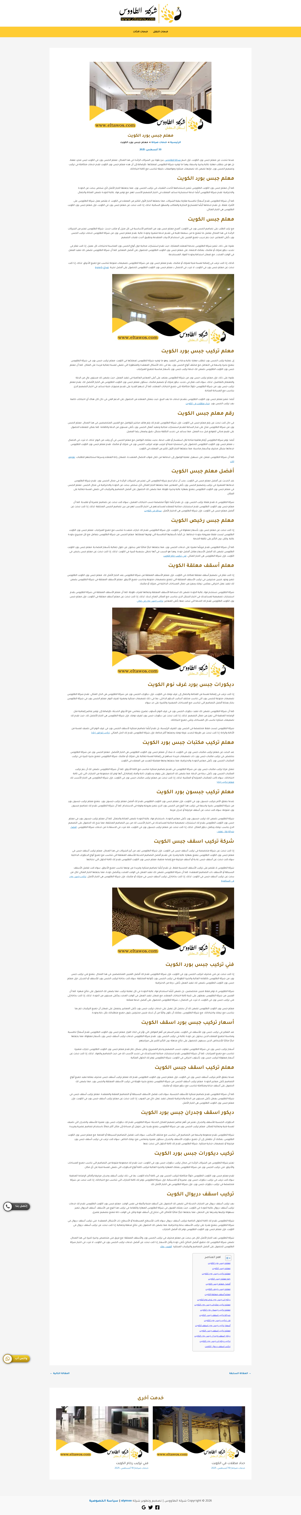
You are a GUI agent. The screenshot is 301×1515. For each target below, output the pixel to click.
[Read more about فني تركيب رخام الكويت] (102, 1433)
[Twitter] (150, 1507)
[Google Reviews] (143, 1507)
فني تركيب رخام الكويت (174, 556)
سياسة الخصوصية (103, 1501)
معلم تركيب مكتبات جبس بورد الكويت (212, 1305)
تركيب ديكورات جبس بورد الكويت (215, 1341)
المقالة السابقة (240, 1373)
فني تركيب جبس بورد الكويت (217, 1321)
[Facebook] (157, 1507)
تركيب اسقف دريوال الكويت (217, 1347)
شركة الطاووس (172, 160)
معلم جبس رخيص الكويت (218, 1289)
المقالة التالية (60, 1373)
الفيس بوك (166, 1247)
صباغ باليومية (102, 267)
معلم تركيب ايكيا (225, 782)
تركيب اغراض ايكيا (100, 733)
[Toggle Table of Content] (226, 1258)
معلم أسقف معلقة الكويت (217, 1295)
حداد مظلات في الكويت (198, 403)
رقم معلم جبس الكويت (219, 1279)
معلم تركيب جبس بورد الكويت (216, 1274)
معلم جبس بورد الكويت (219, 1263)
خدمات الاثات (140, 32)
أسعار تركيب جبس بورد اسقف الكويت (212, 1326)
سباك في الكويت (153, 511)
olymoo (126, 1501)
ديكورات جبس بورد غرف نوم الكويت (213, 1300)
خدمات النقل (160, 32)
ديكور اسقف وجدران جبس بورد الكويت (212, 1336)
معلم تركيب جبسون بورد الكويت (215, 1310)
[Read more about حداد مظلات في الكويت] (199, 1433)
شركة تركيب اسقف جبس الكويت (214, 1315)
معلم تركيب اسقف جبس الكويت (214, 1331)
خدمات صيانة (238, 1468)
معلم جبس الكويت (221, 1269)
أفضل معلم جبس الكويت (218, 1284)
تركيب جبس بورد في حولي (150, 601)
